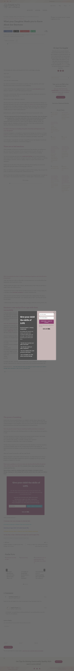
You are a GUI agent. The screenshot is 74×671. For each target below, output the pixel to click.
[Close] (54, 312)
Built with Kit (46, 329)
